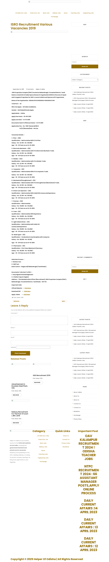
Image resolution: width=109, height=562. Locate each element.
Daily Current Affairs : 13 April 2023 (83, 108)
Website (13, 347)
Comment (14, 313)
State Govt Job (35, 13)
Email (13, 337)
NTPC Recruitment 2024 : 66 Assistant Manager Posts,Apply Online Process (84, 99)
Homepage (54, 17)
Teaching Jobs (75, 13)
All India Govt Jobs (21, 13)
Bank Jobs (46, 13)
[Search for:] (84, 62)
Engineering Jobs (88, 13)
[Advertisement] (84, 39)
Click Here (27, 288)
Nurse (65, 13)
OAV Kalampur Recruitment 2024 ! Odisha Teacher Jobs (83, 93)
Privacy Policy (77, 419)
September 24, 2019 (18, 89)
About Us (76, 396)
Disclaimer (77, 411)
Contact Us (77, 404)
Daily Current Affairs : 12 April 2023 (83, 112)
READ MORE (15, 394)
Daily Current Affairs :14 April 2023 (83, 104)
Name (13, 327)
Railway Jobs (57, 13)
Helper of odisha (40, 89)
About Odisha (78, 392)
